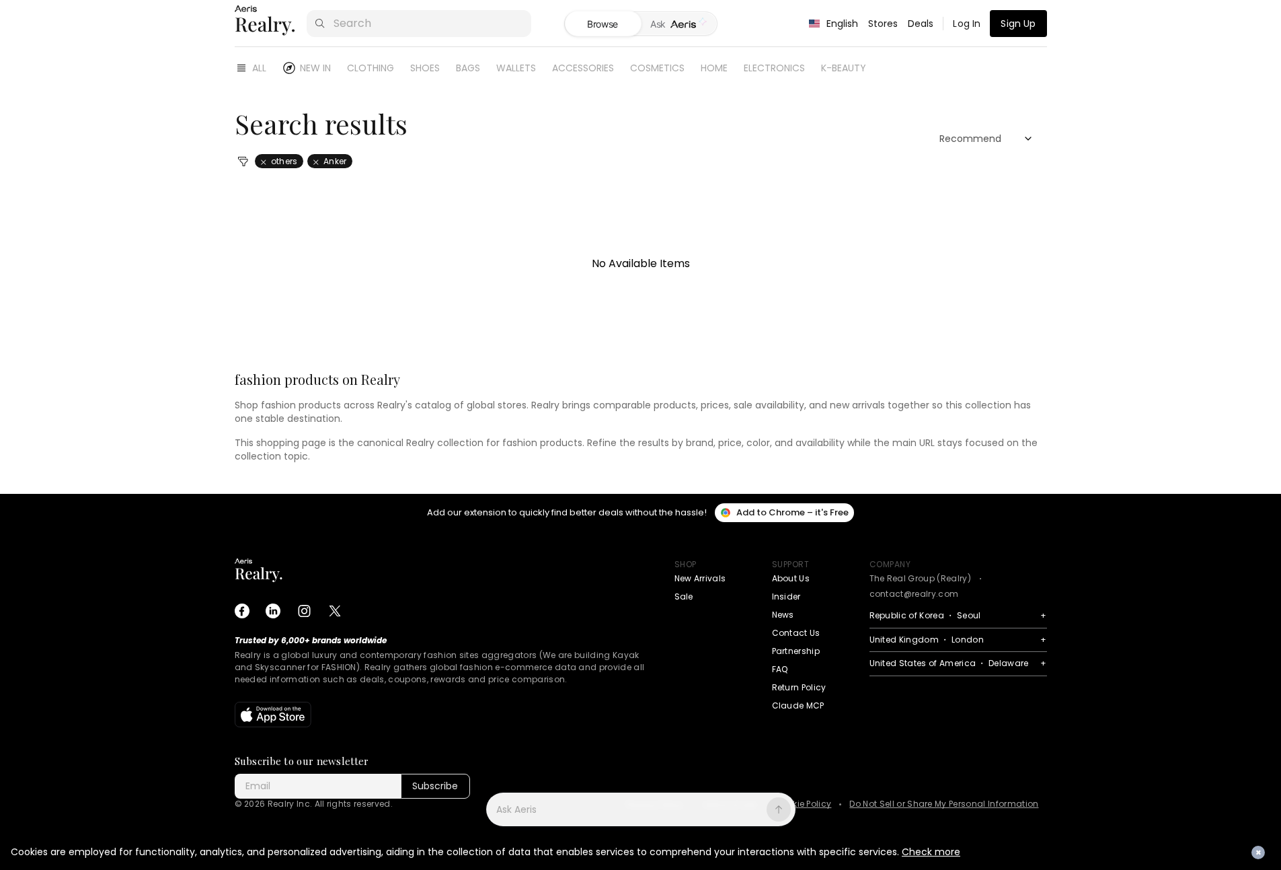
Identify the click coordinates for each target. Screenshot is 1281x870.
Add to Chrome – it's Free (792, 512)
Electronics (774, 68)
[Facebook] (242, 611)
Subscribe (435, 786)
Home (714, 68)
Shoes (425, 68)
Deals (921, 23)
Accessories (583, 68)
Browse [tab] (602, 24)
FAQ (780, 669)
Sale (683, 596)
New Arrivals (700, 578)
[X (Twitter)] (334, 611)
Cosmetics (657, 68)
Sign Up (1018, 23)
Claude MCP (798, 705)
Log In (966, 23)
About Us (791, 578)
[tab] (679, 24)
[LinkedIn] (273, 611)
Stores (883, 23)
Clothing (370, 68)
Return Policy (799, 687)
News (783, 614)
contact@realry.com (914, 594)
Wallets (516, 68)
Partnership (796, 651)
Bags (468, 68)
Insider (786, 596)
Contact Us (796, 633)
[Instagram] (304, 611)
